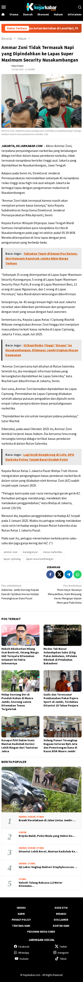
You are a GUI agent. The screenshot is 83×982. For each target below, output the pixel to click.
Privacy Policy (21, 919)
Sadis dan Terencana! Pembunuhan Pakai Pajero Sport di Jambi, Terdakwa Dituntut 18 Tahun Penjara (61, 700)
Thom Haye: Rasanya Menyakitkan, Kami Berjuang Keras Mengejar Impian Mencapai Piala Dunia (65, 594)
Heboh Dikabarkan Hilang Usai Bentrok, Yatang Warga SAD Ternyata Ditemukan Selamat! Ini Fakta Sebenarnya (20, 656)
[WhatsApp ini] (78, 574)
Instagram (63, 952)
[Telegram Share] (68, 574)
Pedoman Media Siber (41, 931)
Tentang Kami (21, 926)
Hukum (31, 816)
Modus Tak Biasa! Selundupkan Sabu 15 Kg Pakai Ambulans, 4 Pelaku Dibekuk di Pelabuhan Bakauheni (60, 656)
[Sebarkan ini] (50, 574)
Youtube (23, 959)
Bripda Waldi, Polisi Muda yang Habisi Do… (47, 836)
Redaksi (61, 914)
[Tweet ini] (59, 574)
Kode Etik (61, 908)
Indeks (21, 908)
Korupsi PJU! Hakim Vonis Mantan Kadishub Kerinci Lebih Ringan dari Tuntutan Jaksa (19, 745)
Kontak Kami (61, 926)
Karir (21, 914)
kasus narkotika (52, 552)
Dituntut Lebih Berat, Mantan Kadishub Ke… (48, 851)
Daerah (23, 816)
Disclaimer (61, 919)
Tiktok (63, 959)
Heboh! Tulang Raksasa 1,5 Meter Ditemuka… (40, 884)
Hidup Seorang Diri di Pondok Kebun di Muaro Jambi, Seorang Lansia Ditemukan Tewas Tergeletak (17, 702)
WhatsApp (23, 952)
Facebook (23, 946)
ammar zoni (11, 552)
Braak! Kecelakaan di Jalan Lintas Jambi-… (47, 820)
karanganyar (30, 552)
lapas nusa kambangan (39, 559)
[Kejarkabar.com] (41, 6)
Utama (40, 816)
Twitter (63, 946)
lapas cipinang (12, 559)
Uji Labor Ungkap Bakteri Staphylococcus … (48, 867)
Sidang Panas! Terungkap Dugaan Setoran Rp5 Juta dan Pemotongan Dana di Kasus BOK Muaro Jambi (60, 745)
